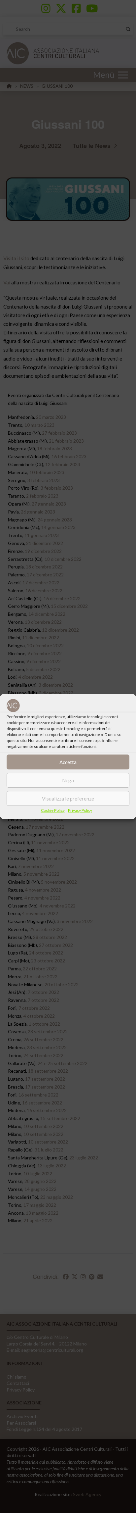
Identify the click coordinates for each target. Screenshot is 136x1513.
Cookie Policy (53, 810)
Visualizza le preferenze (68, 799)
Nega (68, 780)
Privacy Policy (80, 810)
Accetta (68, 762)
